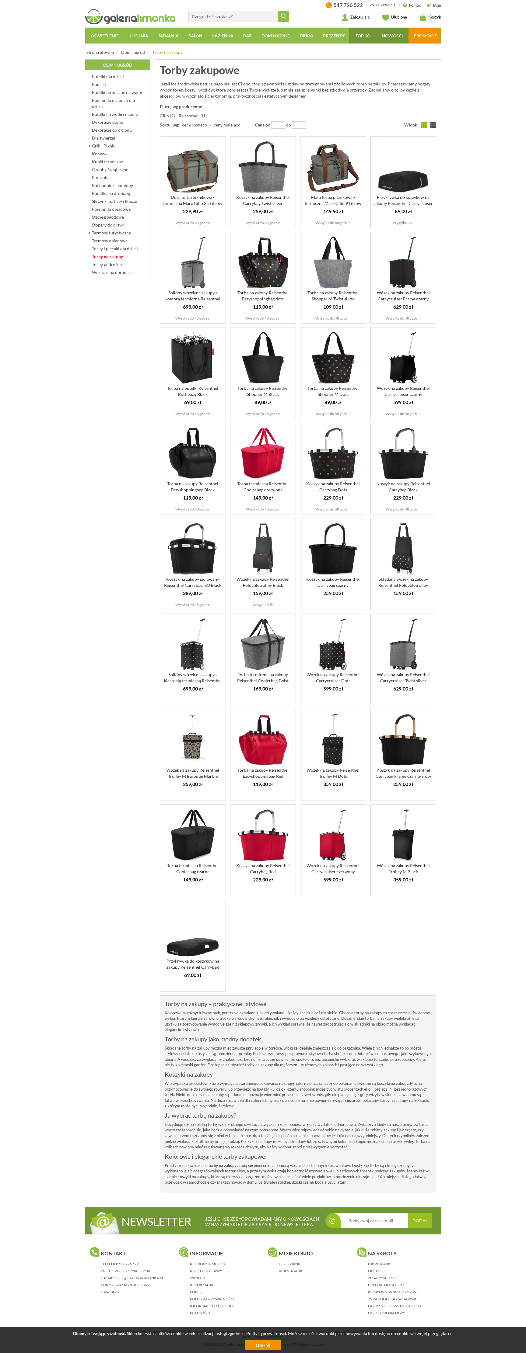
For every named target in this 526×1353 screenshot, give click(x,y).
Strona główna (100, 52)
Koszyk (434, 17)
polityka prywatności (212, 1299)
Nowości (392, 35)
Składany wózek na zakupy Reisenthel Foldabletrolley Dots (403, 585)
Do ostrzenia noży (386, 1313)
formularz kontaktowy (125, 1284)
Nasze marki (380, 1263)
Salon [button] (195, 35)
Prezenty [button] (334, 35)
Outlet (375, 1270)
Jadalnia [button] (168, 35)
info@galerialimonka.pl (139, 1277)
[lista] (433, 124)
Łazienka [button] (222, 35)
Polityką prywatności (266, 1333)
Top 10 (363, 35)
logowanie (290, 1263)
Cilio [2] (167, 115)
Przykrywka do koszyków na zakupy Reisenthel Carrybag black (193, 967)
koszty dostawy (206, 1270)
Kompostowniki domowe (393, 1291)
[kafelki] (424, 124)
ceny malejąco (227, 124)
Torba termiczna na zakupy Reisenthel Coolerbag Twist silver (263, 680)
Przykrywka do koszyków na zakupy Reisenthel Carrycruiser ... (403, 203)
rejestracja (290, 1270)
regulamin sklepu (207, 1263)
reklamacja (201, 1284)
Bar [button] (247, 35)
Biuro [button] (306, 35)
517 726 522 (128, 1263)
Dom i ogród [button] (275, 35)
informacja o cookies (212, 1306)
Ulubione (398, 17)
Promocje (425, 35)
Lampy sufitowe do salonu (394, 1306)
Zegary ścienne (383, 1277)
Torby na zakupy (167, 52)
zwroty (197, 1277)
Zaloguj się (359, 17)
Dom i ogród (133, 52)
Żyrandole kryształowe (392, 1299)
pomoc (197, 1291)
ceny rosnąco (194, 124)
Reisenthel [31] (193, 115)
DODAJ (419, 1220)
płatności (200, 1313)
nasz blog (111, 1291)
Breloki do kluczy (386, 1284)
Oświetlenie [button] (105, 35)
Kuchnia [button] (138, 35)
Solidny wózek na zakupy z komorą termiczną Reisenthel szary (192, 298)
